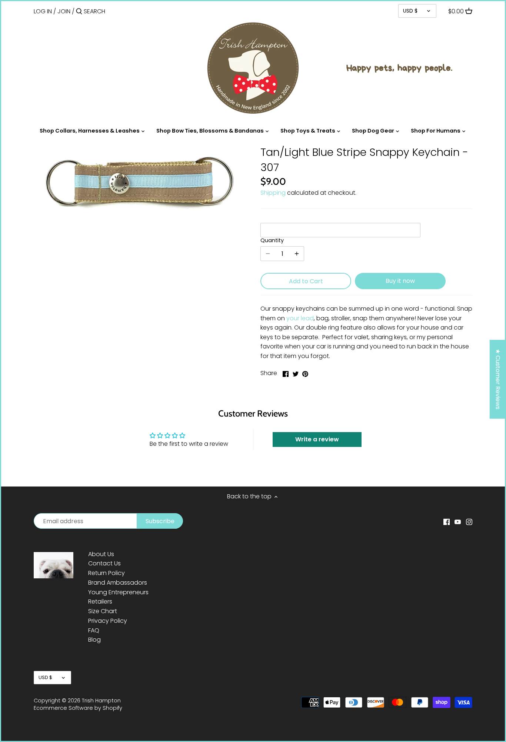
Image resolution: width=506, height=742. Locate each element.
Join (63, 11)
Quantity (272, 240)
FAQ (93, 630)
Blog (94, 639)
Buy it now (400, 281)
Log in (43, 11)
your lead (300, 318)
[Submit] (79, 11)
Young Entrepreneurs (118, 592)
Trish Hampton (101, 700)
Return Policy (106, 573)
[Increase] (297, 254)
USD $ (410, 10)
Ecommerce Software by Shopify (78, 708)
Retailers (100, 601)
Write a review (317, 439)
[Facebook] (446, 522)
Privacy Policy (107, 620)
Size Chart (102, 611)
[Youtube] (458, 522)
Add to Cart (306, 281)
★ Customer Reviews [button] (498, 379)
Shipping (273, 192)
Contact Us (104, 563)
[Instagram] (469, 522)
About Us (101, 554)
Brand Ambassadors (117, 582)
